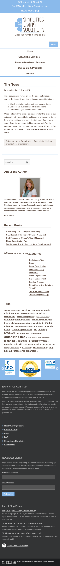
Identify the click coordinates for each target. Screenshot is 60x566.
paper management (44, 337)
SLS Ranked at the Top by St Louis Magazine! (26, 235)
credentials (9, 316)
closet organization (27, 313)
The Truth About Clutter (42, 202)
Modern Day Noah (20, 202)
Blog (6, 433)
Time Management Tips (39, 295)
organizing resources (29, 333)
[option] (30, 368)
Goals (31, 263)
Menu (53, 44)
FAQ (6, 437)
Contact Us (9, 445)
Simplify (32, 288)
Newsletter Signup (30, 11)
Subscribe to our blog (16, 253)
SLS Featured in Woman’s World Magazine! (25, 238)
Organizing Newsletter (14, 441)
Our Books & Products (30, 68)
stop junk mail (26, 347)
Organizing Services (29, 57)
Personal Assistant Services (30, 62)
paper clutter (32, 337)
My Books (33, 273)
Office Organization (37, 276)
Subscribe (8, 494)
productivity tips (38, 341)
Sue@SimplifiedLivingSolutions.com (30, 6)
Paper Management (37, 279)
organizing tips (24, 144)
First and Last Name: (10, 472)
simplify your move (11, 348)
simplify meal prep (23, 344)
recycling (8, 344)
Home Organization (23, 141)
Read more (9, 216)
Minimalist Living (36, 269)
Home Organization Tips (16, 241)
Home (30, 51)
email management (25, 317)
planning (9, 340)
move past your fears (24, 326)
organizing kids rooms (22, 330)
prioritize (22, 341)
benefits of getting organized (35, 310)
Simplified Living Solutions (30, 27)
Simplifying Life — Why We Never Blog (23, 232)
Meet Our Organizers (14, 426)
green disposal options (17, 319)
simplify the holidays (44, 344)
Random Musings (36, 282)
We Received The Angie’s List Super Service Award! (28, 244)
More (29, 73)
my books (39, 326)
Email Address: (8, 483)
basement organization (11, 310)
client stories (11, 313)
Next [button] (57, 368)
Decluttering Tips (36, 260)
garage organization (42, 317)
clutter (41, 141)
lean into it (38, 323)
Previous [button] (2, 368)
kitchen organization (20, 323)
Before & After (10, 429)
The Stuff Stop (40, 347)
